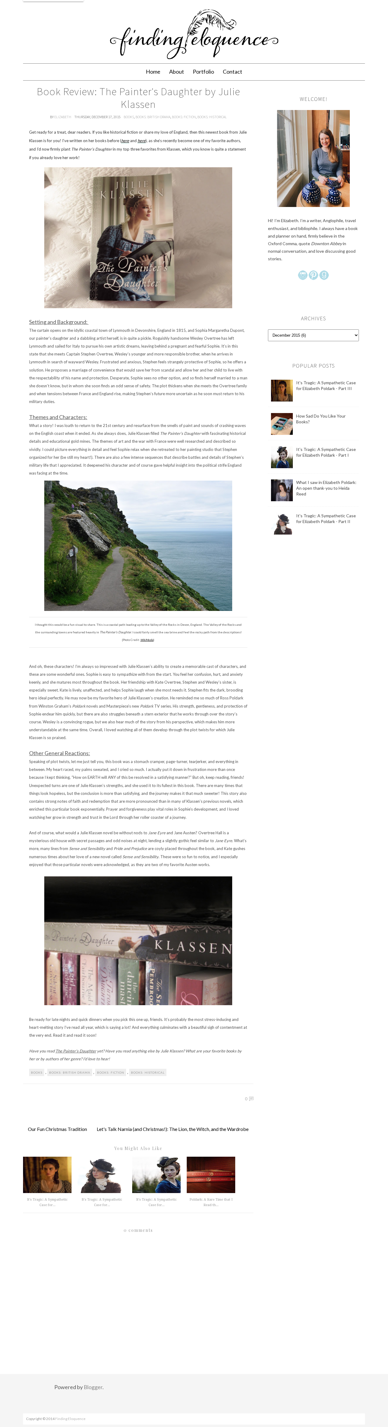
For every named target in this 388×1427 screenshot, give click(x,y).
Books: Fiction (184, 117)
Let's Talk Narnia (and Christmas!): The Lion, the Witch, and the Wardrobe (173, 1129)
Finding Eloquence (70, 1418)
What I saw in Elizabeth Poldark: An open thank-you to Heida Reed (326, 488)
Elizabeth (63, 117)
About (176, 71)
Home (153, 71)
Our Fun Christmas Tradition (57, 1129)
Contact (232, 71)
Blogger (93, 1387)
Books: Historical (212, 117)
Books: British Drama (152, 117)
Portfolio (203, 71)
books (129, 117)
